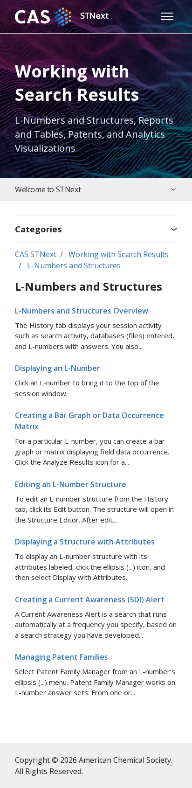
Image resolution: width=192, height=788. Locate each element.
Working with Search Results (119, 254)
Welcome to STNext (48, 189)
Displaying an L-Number (57, 368)
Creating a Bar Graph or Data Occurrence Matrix (89, 421)
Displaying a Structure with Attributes (85, 542)
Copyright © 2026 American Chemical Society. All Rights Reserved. (93, 765)
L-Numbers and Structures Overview (81, 311)
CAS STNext (35, 254)
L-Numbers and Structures (74, 265)
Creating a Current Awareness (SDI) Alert (90, 599)
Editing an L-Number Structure (70, 484)
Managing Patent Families (61, 657)
